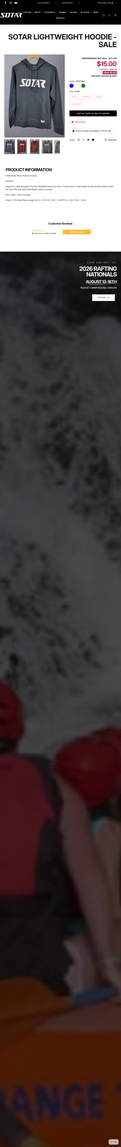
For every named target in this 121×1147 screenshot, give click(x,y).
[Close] (117, 532)
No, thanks (60, 601)
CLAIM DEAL (60, 591)
